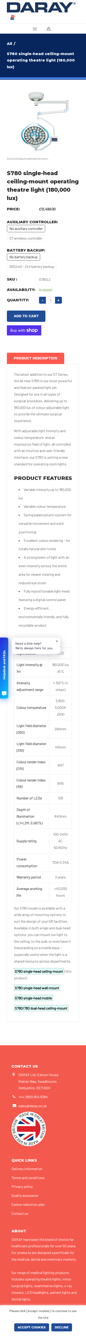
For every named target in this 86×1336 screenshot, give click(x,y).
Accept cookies (32, 1327)
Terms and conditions (27, 1177)
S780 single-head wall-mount (37, 988)
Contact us (19, 1213)
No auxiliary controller (26, 228)
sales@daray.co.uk (32, 1106)
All (9, 43)
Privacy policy (22, 1186)
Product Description (35, 358)
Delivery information (26, 1168)
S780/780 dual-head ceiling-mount (41, 1008)
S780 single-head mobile (33, 998)
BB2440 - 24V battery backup (31, 266)
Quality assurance (24, 1195)
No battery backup (23, 257)
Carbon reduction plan (28, 1204)
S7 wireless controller (25, 238)
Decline (62, 1327)
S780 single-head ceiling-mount (39, 971)
